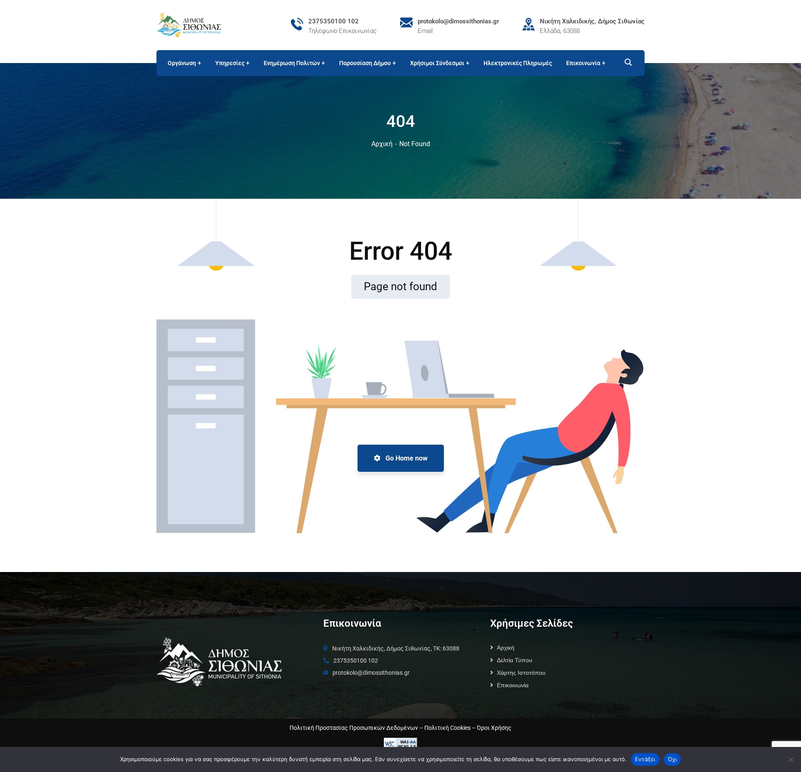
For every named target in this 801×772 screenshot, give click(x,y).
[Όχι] (790, 759)
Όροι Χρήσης (494, 727)
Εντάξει (645, 759)
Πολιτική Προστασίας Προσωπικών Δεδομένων (354, 727)
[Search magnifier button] (624, 62)
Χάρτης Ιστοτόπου (521, 672)
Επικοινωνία (513, 685)
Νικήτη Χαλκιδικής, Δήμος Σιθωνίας (592, 21)
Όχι (672, 759)
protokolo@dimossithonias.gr (458, 21)
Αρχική (382, 144)
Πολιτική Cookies (447, 727)
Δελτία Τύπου (514, 660)
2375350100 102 (333, 21)
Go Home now (406, 458)
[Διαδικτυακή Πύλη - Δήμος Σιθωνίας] (188, 24)
